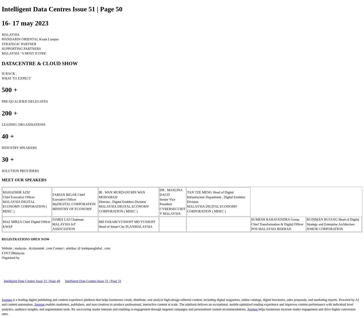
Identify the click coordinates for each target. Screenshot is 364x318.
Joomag (7, 300)
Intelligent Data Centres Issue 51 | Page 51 (93, 281)
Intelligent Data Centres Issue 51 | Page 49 (32, 281)
